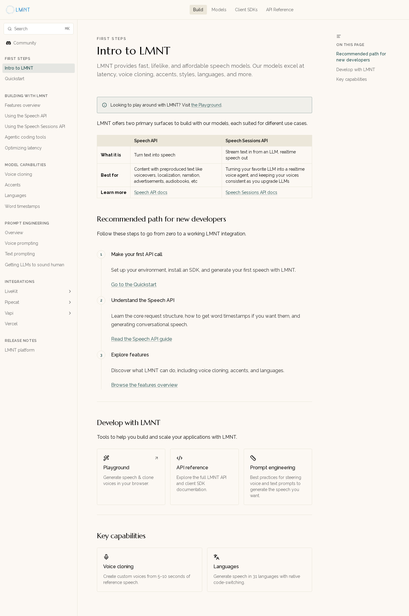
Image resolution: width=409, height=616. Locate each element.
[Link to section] (230, 219)
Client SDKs (246, 9)
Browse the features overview (144, 385)
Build (198, 9)
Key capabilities (351, 79)
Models (219, 9)
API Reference (279, 9)
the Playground (206, 105)
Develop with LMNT (355, 69)
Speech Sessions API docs (251, 192)
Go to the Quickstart (134, 284)
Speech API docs (150, 192)
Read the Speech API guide (141, 339)
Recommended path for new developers (361, 56)
